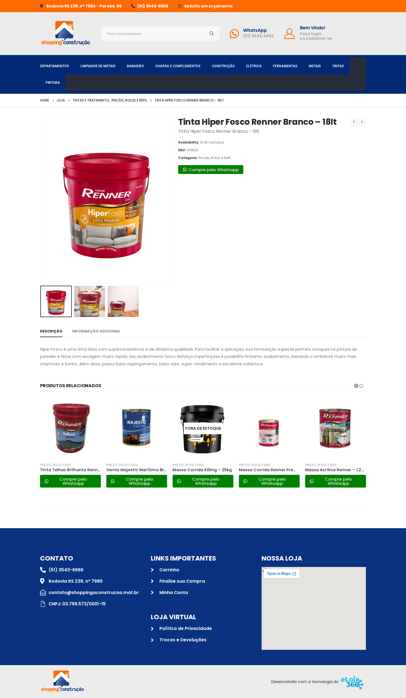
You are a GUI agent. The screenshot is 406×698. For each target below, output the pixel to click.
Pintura (53, 83)
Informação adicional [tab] (96, 331)
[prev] (354, 122)
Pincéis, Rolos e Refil (214, 157)
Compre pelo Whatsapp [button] (214, 170)
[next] (362, 122)
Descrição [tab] (51, 331)
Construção (223, 66)
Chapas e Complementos (178, 66)
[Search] (212, 34)
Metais (315, 66)
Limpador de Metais (97, 66)
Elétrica (254, 66)
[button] (41, 200)
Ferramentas (285, 66)
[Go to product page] (70, 428)
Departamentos (54, 66)
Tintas (338, 66)
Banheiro (135, 66)
